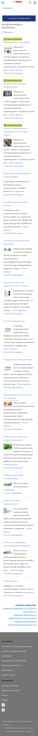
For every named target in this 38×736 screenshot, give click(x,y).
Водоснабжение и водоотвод (13, 661)
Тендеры (4, 700)
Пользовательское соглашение (14, 731)
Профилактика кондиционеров (17, 360)
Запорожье (18, 73)
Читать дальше (16, 70)
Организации (6, 670)
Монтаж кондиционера (14, 321)
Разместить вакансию (10, 690)
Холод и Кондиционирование (13, 651)
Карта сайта (29, 731)
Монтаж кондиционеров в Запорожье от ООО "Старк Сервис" (15, 131)
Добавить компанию (9, 686)
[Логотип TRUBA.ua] (17, 2)
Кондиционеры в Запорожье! (16, 42)
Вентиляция (6, 656)
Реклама (4, 695)
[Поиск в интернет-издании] (30, 2)
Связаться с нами (20, 728)
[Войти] (35, 2)
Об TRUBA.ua (9, 728)
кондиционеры (10, 581)
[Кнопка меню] (2, 3)
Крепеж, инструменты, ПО (11, 665)
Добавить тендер (8, 675)
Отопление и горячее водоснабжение (16, 646)
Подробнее (19, 191)
